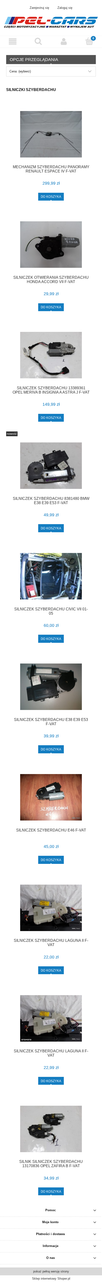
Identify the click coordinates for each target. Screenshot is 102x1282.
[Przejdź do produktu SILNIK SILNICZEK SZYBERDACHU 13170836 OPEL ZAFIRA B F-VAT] (51, 1129)
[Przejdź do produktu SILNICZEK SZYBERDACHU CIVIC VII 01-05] (51, 576)
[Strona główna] (51, 21)
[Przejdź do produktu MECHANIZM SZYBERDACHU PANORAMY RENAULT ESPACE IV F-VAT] (51, 134)
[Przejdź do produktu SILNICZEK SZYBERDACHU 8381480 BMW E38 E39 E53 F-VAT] (51, 465)
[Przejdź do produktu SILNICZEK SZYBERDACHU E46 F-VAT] (51, 797)
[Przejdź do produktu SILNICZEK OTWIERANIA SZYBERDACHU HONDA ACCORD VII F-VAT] (51, 244)
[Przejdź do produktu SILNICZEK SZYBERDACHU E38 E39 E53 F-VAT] (51, 687)
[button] (13, 41)
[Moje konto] (64, 41)
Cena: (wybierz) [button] (20, 71)
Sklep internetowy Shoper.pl (51, 1278)
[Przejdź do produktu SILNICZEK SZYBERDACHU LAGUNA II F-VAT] (51, 908)
